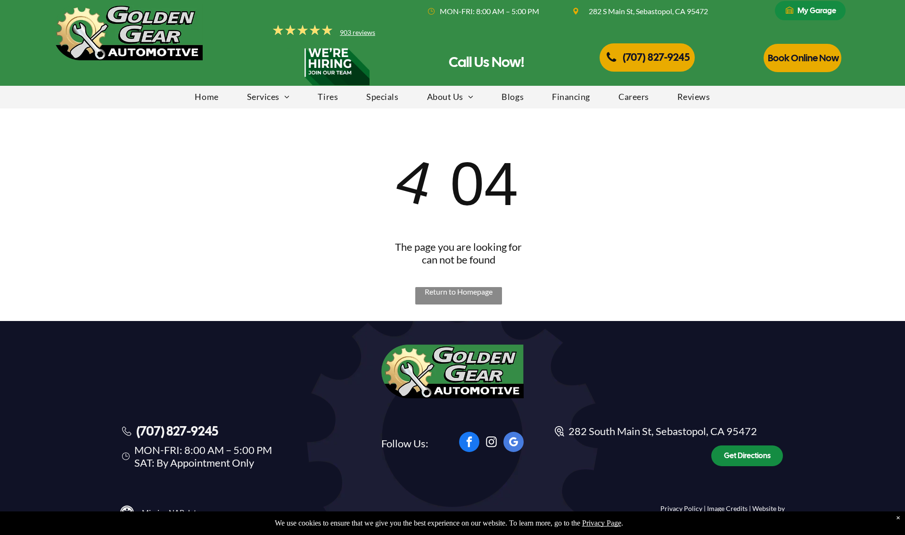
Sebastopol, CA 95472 (672, 11)
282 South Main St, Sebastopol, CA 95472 (662, 431)
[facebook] (469, 443)
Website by (768, 508)
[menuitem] (206, 98)
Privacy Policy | (683, 508)
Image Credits (727, 508)
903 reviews (357, 32)
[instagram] (491, 443)
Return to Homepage (459, 291)
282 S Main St (611, 11)
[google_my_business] (513, 443)
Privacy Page (601, 523)
